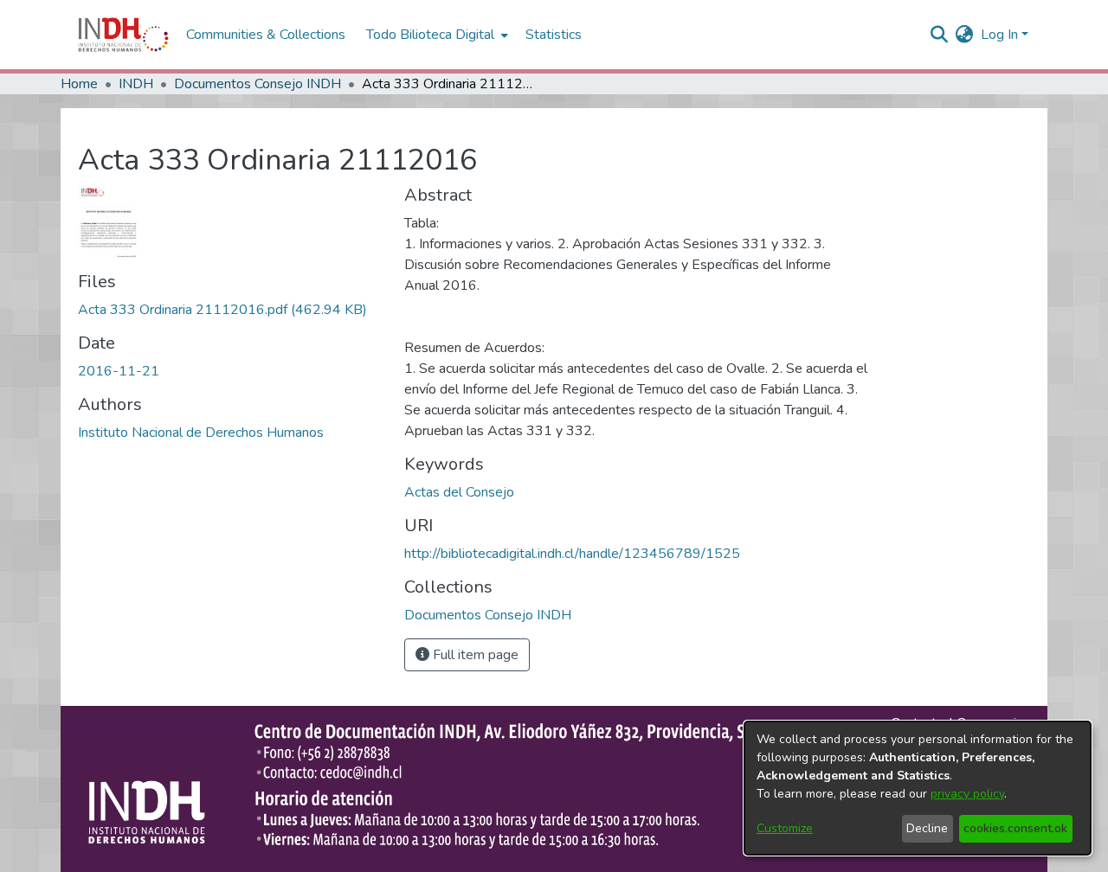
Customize (785, 828)
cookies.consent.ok (1015, 828)
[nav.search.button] (939, 34)
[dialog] (917, 788)
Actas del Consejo (459, 492)
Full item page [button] (474, 654)
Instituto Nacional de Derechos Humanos (201, 432)
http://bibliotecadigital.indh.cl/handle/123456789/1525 (572, 553)
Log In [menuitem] (999, 34)
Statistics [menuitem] (553, 34)
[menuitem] (965, 34)
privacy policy (967, 793)
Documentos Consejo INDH (257, 83)
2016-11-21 (118, 371)
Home (79, 83)
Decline (927, 828)
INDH (136, 83)
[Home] (123, 34)
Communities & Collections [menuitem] (265, 34)
